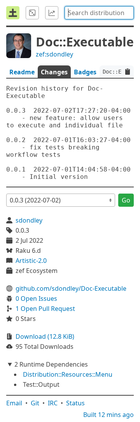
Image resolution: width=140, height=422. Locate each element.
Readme (22, 72)
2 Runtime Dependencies (51, 364)
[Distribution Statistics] (51, 12)
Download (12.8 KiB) (45, 336)
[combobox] (99, 12)
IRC (53, 403)
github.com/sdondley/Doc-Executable (71, 288)
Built (108, 414)
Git (35, 403)
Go (126, 200)
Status (75, 403)
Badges (85, 72)
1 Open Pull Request (45, 308)
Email (14, 403)
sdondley (29, 220)
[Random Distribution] (32, 12)
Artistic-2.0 (31, 260)
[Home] (12, 12)
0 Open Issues (36, 298)
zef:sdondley (54, 54)
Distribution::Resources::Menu (67, 374)
